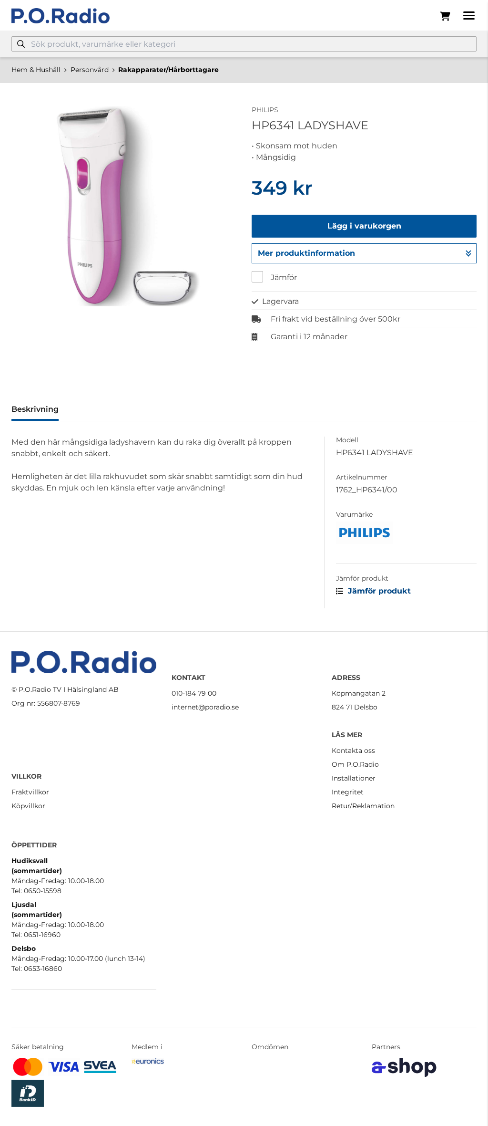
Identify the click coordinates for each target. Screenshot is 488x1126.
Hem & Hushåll (36, 69)
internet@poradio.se (205, 707)
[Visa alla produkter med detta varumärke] (406, 532)
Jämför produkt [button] (378, 590)
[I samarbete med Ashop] (404, 1067)
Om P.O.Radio (355, 764)
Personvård (90, 69)
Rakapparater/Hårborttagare (168, 69)
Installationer (354, 778)
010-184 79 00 (194, 693)
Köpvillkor (28, 806)
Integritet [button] (348, 792)
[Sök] (20, 44)
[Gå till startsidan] (60, 15)
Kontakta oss (353, 750)
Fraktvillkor (30, 792)
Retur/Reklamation (363, 806)
